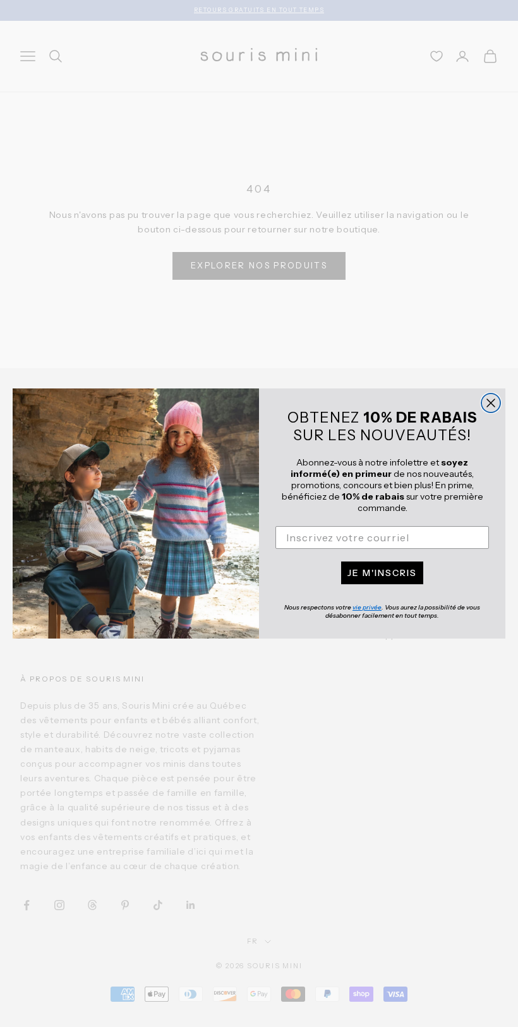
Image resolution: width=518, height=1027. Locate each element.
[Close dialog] (490, 402)
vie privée (367, 607)
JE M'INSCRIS (382, 573)
